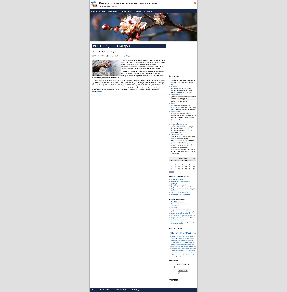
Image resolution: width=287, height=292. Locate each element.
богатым (180, 240)
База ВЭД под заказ (177, 179)
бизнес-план (180, 238)
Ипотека (119, 56)
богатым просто (189, 238)
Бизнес (173, 79)
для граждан (179, 250)
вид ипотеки (188, 242)
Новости (173, 121)
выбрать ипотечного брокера (177, 248)
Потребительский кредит (179, 125)
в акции (185, 240)
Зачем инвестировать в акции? (180, 194)
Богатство (174, 86)
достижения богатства (179, 252)
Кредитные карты (176, 111)
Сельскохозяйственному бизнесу (181, 144)
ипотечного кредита (182, 232)
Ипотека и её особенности (179, 192)
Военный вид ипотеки (189, 246)
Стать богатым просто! (178, 185)
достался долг (175, 256)
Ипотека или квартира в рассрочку (182, 212)
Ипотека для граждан (104, 51)
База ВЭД (184, 236)
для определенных (188, 254)
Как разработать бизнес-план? (181, 187)
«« (171, 158)
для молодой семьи (189, 250)
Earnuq (111, 56)
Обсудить (129, 56)
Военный (172, 246)
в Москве (190, 240)
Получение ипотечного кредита (181, 210)
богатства (174, 240)
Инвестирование (176, 94)
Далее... (99, 91)
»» (194, 158)
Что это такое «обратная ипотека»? (182, 216)
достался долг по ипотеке (187, 256)
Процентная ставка (177, 134)
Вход (137, 290)
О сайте (173, 208)
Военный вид (179, 246)
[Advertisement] (183, 58)
